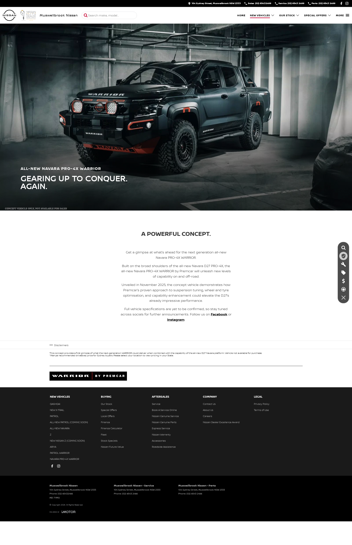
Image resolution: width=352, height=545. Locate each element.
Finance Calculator (111, 428)
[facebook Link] (341, 3)
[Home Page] (19, 15)
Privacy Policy (261, 404)
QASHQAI (55, 404)
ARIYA (53, 446)
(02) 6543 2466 (130, 493)
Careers (207, 416)
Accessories (159, 440)
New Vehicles (260, 15)
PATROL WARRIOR (59, 453)
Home (241, 15)
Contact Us (209, 404)
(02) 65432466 (65, 493)
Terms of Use (261, 410)
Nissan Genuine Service (165, 416)
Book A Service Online (164, 410)
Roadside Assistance (164, 446)
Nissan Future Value (112, 446)
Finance (105, 422)
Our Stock (287, 15)
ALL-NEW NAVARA (59, 428)
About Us (208, 410)
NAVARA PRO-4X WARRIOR (64, 459)
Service (156, 404)
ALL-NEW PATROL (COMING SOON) (69, 422)
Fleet (104, 434)
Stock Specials (109, 440)
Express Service (161, 428)
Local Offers (108, 416)
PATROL (54, 416)
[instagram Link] (347, 3)
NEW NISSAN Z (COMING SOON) (67, 440)
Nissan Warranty (161, 434)
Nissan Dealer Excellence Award (221, 422)
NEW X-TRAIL (57, 410)
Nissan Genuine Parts (164, 422)
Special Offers (315, 15)
